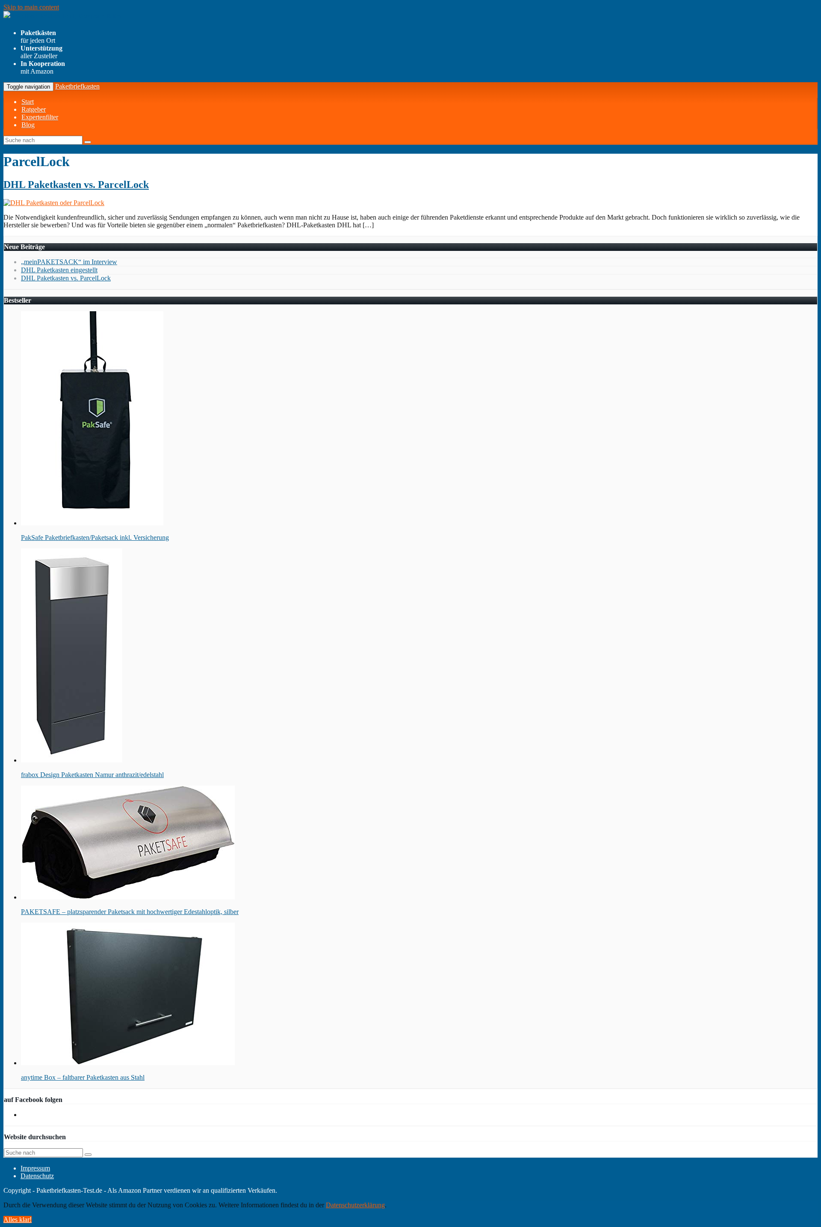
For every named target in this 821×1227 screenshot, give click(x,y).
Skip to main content (31, 7)
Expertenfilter (39, 117)
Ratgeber (33, 109)
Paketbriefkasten (77, 86)
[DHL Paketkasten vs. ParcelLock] (53, 202)
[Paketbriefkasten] (65, 16)
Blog (28, 124)
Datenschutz (37, 1175)
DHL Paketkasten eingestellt (59, 270)
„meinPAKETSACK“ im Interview (69, 261)
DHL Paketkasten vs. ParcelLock (76, 184)
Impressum (35, 1168)
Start (27, 101)
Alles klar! (17, 1219)
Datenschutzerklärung (355, 1205)
